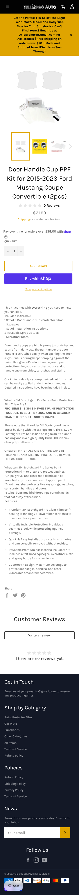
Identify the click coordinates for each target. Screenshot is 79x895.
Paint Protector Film (18, 717)
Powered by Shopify (39, 874)
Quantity (10, 241)
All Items (10, 743)
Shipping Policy (15, 784)
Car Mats (10, 724)
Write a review (39, 635)
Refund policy (13, 755)
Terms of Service (15, 749)
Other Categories (15, 736)
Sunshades (12, 730)
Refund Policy (13, 777)
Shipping (24, 219)
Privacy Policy (13, 790)
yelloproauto (20, 874)
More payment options (38, 289)
